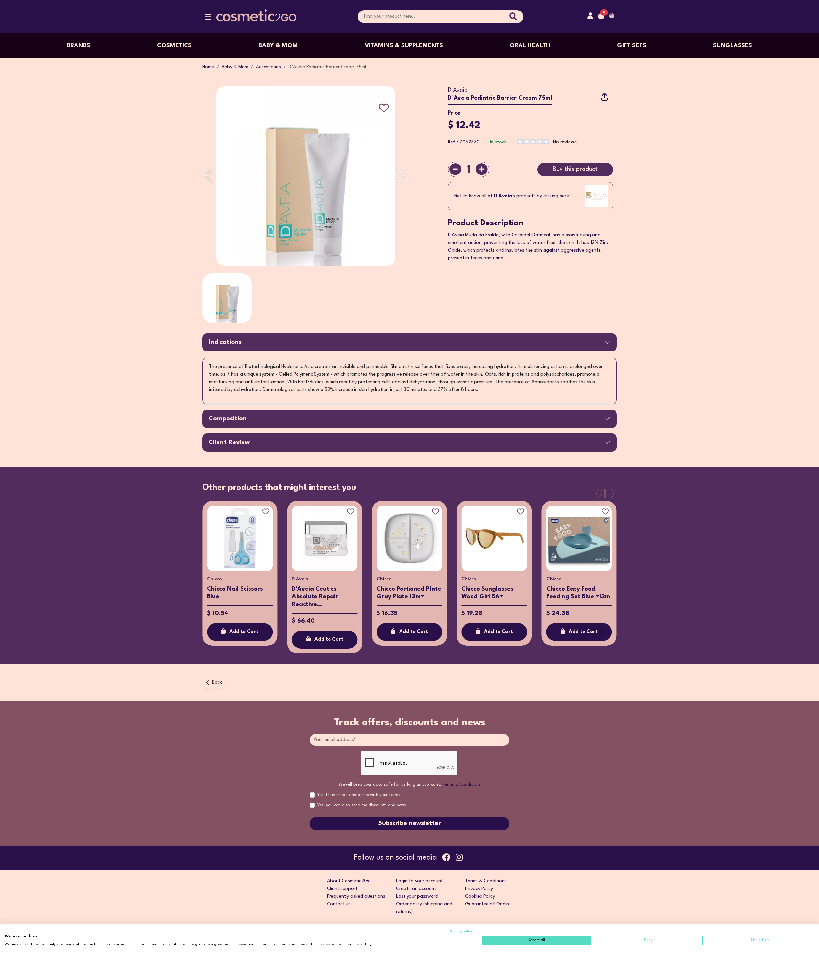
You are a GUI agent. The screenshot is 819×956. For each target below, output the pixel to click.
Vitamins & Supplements (404, 46)
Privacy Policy (479, 889)
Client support (342, 889)
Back (217, 682)
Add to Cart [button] (243, 631)
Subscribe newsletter (409, 823)
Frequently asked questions (356, 896)
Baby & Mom (278, 46)
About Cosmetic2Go (349, 881)
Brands (78, 46)
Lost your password (417, 896)
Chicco (214, 579)
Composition (228, 419)
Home (208, 67)
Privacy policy (461, 931)
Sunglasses (732, 46)
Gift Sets (631, 46)
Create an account (416, 889)
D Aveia (458, 90)
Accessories (268, 67)
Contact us (339, 904)
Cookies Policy (480, 896)
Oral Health (530, 46)
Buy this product (575, 169)
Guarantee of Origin (487, 904)
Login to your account (419, 881)
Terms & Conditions (461, 784)
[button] (208, 18)
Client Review (229, 442)
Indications (225, 342)
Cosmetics (174, 46)
